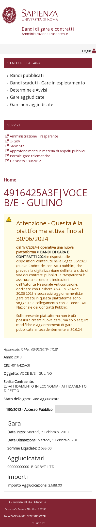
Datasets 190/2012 (25, 160)
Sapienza (17, 146)
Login (87, 51)
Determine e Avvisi (28, 90)
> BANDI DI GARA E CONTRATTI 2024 (42, 254)
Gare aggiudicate (27, 97)
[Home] (32, 14)
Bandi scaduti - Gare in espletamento (47, 83)
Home (10, 180)
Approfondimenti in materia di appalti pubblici (47, 151)
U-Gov (15, 141)
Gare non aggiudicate (31, 104)
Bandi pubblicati (27, 75)
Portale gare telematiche (30, 156)
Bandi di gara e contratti (48, 31)
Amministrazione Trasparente (34, 136)
